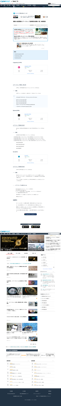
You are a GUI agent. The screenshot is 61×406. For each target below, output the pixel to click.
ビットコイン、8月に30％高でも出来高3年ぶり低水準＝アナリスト (29, 296)
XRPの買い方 (44, 307)
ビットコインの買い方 (45, 298)
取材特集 (17, 5)
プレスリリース (23, 5)
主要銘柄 (13, 5)
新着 (4, 5)
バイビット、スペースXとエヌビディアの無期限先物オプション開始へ (14, 332)
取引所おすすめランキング (46, 296)
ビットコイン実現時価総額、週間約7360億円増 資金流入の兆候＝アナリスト (29, 332)
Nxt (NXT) (26, 155)
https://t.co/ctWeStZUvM (31, 104)
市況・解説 (8, 5)
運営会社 (49, 393)
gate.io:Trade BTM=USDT (20, 144)
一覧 (53, 271)
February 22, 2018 (28, 106)
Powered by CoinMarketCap (30, 73)
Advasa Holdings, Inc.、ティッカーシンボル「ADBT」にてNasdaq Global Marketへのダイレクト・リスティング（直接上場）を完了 (48, 276)
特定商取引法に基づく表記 (17, 396)
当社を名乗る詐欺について (24, 393)
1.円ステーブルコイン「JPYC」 (15, 346)
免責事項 (37, 391)
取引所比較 (29, 5)
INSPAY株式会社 (45, 285)
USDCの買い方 (44, 300)
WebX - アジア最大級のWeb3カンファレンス (43, 396)
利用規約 (49, 391)
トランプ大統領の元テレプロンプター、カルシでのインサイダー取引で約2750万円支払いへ (14, 296)
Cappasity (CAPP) (28, 66)
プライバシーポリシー (37, 393)
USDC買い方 (9, 3)
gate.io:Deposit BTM (19, 142)
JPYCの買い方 (44, 302)
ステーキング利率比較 (16, 3)
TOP (1, 5)
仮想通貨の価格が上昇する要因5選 (27, 43)
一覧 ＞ (59, 235)
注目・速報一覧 (33, 344)
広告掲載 (11, 391)
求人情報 (24, 391)
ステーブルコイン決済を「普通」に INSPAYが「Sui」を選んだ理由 (49, 286)
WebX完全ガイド (53, 3)
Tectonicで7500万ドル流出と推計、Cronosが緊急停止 (17, 316)
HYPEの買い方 (44, 309)
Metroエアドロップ (19, 196)
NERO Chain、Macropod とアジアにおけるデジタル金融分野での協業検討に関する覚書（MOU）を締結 (32, 355)
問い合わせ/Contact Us (11, 393)
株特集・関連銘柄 (22, 3)
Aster (43, 289)
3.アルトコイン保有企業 (32, 346)
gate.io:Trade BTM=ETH (20, 146)
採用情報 (34, 5)
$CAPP (19, 97)
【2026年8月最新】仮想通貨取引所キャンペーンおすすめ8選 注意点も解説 (20, 263)
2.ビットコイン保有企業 (24, 346)
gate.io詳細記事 (18, 148)
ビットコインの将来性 (4, 3)
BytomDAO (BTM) (28, 114)
